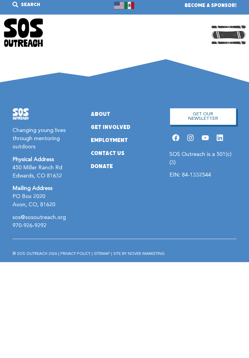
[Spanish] (129, 5)
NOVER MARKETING (146, 254)
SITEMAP (102, 254)
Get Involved (110, 127)
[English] (119, 5)
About (100, 114)
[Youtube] (205, 137)
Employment (109, 140)
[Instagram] (190, 137)
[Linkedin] (219, 137)
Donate (102, 166)
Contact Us (107, 153)
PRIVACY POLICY (75, 254)
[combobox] (46, 4)
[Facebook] (175, 137)
